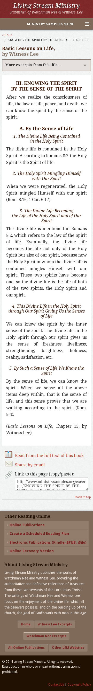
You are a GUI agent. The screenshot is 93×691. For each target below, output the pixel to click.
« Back (7, 35)
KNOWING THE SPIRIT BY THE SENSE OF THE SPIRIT (48, 40)
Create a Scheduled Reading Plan (39, 533)
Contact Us (56, 684)
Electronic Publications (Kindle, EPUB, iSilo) (48, 542)
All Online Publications (26, 647)
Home (25, 624)
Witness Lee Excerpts (55, 624)
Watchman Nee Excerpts (46, 636)
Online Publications (27, 525)
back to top (83, 497)
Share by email (30, 464)
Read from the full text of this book (49, 455)
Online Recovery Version (32, 551)
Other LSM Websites (68, 647)
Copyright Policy (79, 684)
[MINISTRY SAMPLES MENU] (84, 24)
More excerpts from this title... (33, 65)
